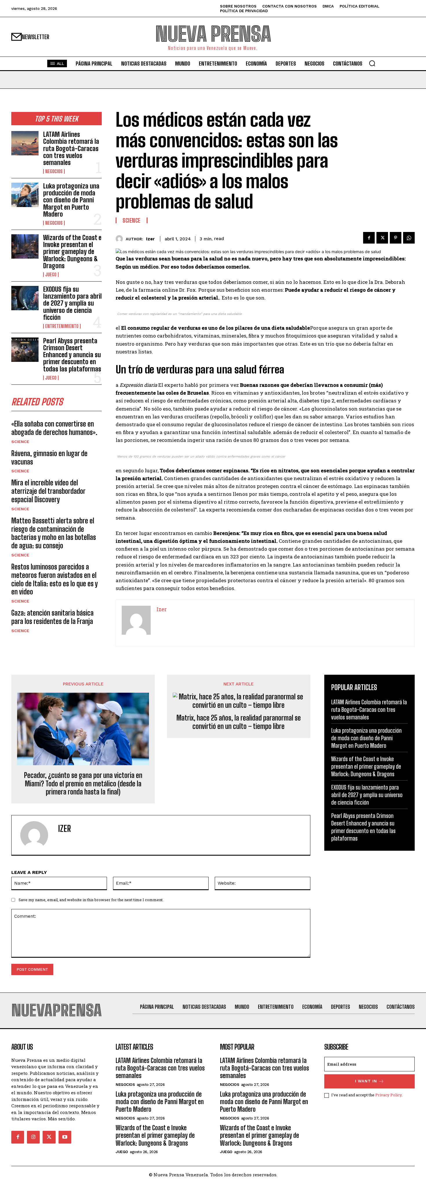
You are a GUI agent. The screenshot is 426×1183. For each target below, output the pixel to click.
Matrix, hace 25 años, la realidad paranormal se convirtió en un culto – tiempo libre (238, 722)
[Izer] (121, 238)
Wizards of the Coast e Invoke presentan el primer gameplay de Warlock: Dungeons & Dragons (72, 252)
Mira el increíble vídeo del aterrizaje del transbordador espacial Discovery (48, 491)
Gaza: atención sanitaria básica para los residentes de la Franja (52, 617)
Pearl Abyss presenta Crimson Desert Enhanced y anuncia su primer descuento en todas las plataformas (72, 355)
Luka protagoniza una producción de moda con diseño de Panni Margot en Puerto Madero (71, 200)
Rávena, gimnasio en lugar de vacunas (49, 457)
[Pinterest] (395, 238)
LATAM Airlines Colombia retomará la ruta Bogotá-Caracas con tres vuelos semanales (71, 148)
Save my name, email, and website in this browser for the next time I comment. (91, 899)
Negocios (54, 171)
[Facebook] (369, 238)
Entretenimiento (62, 326)
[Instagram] (33, 1137)
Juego (51, 274)
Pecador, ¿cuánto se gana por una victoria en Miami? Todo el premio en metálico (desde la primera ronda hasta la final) (83, 783)
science (20, 442)
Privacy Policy (388, 1094)
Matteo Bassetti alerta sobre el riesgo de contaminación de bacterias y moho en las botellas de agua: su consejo (53, 533)
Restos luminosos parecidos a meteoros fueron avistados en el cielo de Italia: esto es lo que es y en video (54, 579)
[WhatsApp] (409, 238)
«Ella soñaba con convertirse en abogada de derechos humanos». (54, 428)
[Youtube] (65, 1137)
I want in (366, 1081)
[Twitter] (382, 238)
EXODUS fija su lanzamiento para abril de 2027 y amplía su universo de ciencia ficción (72, 303)
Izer (150, 239)
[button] (372, 63)
